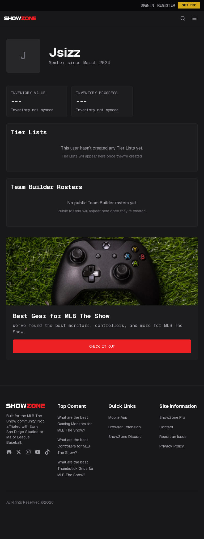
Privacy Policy (171, 446)
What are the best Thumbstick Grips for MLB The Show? (75, 468)
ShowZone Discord (125, 436)
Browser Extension (124, 427)
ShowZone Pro (172, 417)
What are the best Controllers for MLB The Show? (73, 446)
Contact (166, 427)
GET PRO (189, 5)
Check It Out (102, 346)
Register (166, 5)
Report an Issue (172, 436)
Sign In (147, 5)
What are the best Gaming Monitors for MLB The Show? (74, 424)
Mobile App (117, 417)
